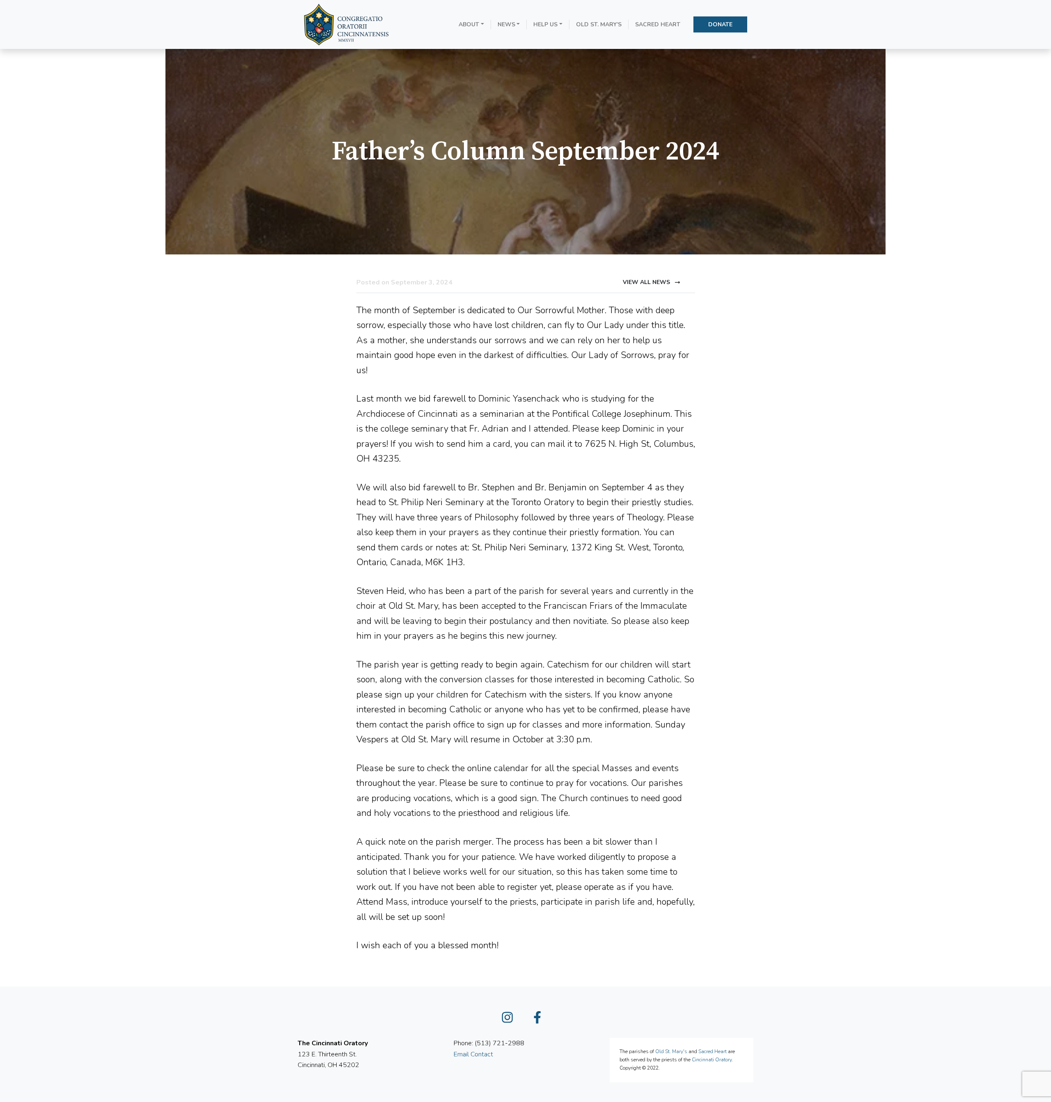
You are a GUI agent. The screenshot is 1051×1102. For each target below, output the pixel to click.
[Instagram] (510, 1020)
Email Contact (473, 1054)
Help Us (545, 24)
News (506, 24)
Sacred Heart (657, 24)
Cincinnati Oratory (712, 1059)
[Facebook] (540, 1020)
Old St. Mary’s (599, 24)
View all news (647, 282)
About (469, 24)
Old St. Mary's (671, 1051)
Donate (720, 24)
